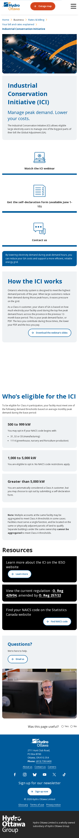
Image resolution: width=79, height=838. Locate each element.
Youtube (44, 775)
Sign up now (41, 791)
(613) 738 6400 (43, 761)
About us (27, 766)
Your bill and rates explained (18, 24)
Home (5, 19)
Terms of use (37, 804)
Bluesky (34, 775)
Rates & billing (36, 19)
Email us (20, 659)
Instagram (25, 775)
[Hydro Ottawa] (11, 6)
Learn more (22, 573)
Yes (67, 726)
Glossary (23, 804)
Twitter (54, 775)
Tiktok (64, 775)
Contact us (40, 766)
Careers (52, 766)
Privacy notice (53, 804)
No (75, 726)
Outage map (45, 6)
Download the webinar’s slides (52, 332)
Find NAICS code (59, 621)
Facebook (15, 775)
